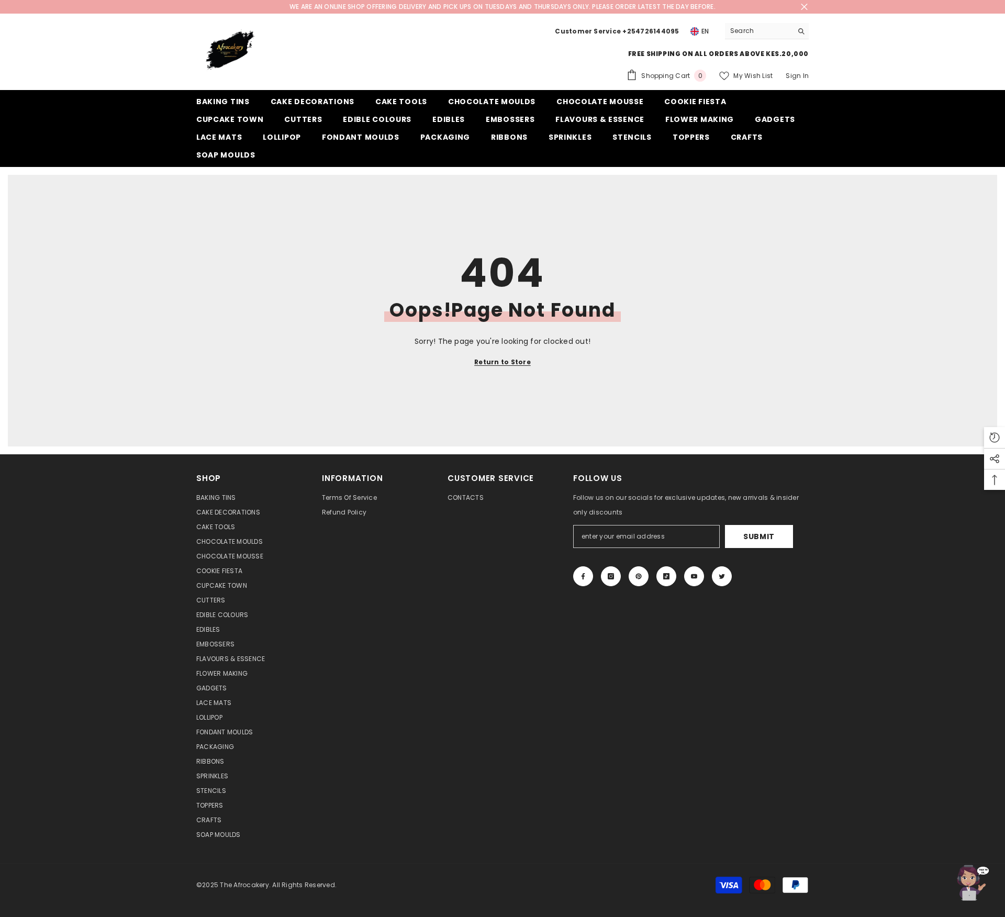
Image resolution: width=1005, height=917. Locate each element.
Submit (759, 536)
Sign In (797, 75)
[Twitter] (722, 576)
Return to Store (502, 361)
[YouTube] (694, 576)
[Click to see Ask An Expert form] (971, 883)
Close (804, 7)
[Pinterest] (639, 576)
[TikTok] (666, 576)
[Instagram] (611, 576)
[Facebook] (583, 576)
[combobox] (758, 31)
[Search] (767, 31)
